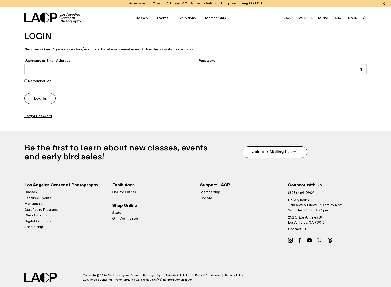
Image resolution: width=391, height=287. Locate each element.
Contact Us (297, 229)
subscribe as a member (116, 49)
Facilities (305, 17)
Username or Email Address (47, 60)
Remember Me (39, 81)
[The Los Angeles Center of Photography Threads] (329, 240)
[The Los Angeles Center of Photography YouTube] (309, 240)
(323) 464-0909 (301, 192)
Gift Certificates (125, 218)
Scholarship (33, 227)
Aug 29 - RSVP (252, 3)
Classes (141, 18)
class (78, 49)
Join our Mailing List (272, 151)
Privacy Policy (234, 275)
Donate (324, 17)
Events (162, 18)
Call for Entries (124, 192)
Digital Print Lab (37, 221)
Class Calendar (36, 215)
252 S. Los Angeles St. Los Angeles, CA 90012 (306, 219)
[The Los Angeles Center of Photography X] (319, 240)
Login (352, 17)
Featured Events (37, 198)
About (288, 17)
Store (116, 212)
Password (207, 60)
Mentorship (33, 203)
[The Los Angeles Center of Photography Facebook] (299, 240)
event (88, 49)
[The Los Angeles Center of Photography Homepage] (53, 18)
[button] (364, 17)
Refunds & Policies (177, 275)
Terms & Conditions (207, 275)
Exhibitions (187, 18)
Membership (215, 18)
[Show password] (361, 69)
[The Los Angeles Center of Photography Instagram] (290, 240)
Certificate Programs (41, 209)
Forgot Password (38, 116)
